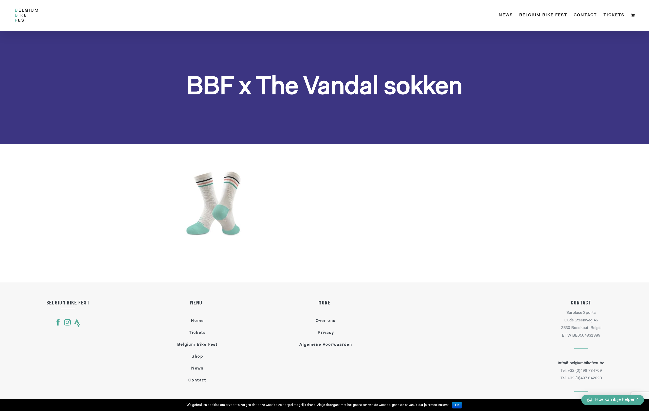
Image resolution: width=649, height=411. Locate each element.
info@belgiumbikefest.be (581, 363)
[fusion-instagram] (67, 322)
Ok (457, 405)
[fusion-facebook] (58, 322)
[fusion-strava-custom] (77, 323)
